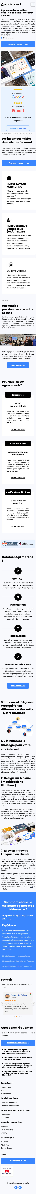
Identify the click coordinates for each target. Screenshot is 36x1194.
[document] (18, 597)
